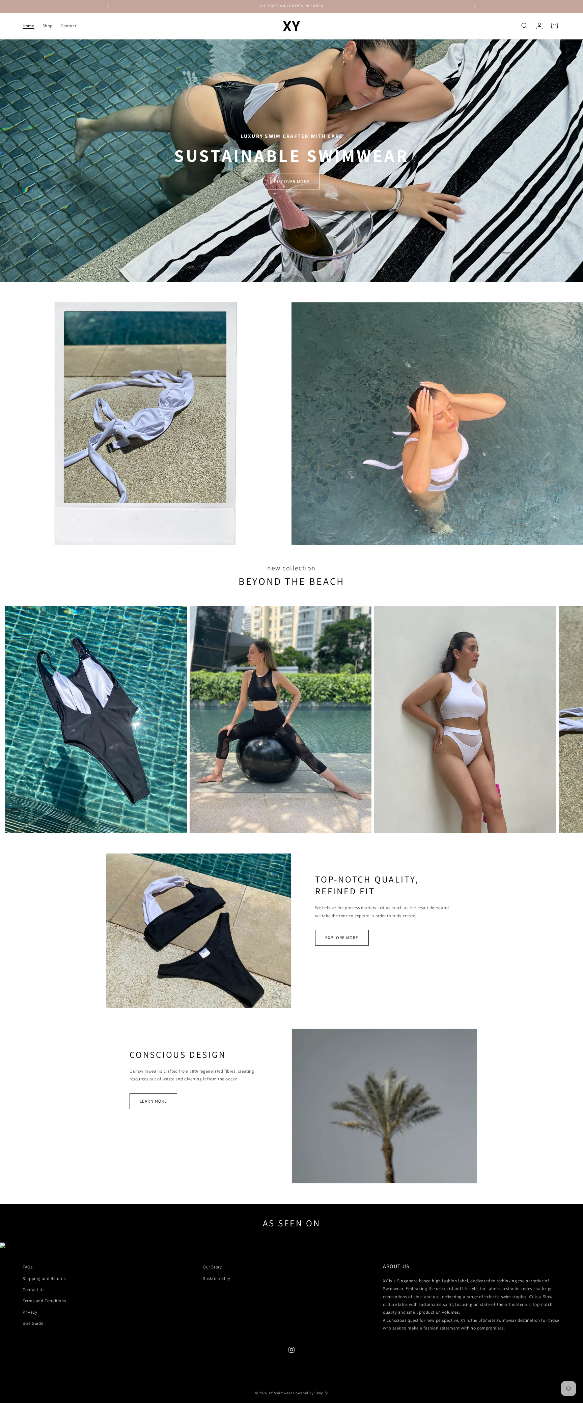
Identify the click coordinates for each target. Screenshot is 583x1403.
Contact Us (33, 1289)
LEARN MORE (153, 1101)
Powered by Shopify (310, 1393)
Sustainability (216, 1278)
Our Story (212, 1267)
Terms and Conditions (44, 1301)
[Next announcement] (474, 6)
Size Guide (33, 1323)
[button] (524, 26)
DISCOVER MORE (291, 181)
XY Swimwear (281, 1393)
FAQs (27, 1267)
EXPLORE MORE (342, 938)
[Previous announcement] (108, 6)
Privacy (30, 1312)
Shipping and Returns (44, 1278)
